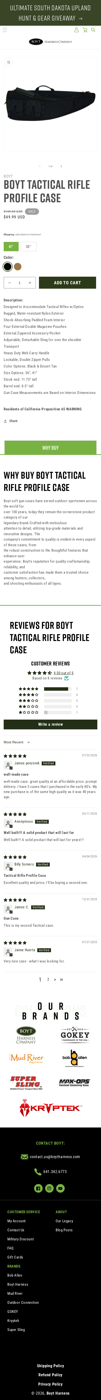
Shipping (9, 234)
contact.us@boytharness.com (55, 1156)
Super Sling (16, 1330)
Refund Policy (50, 1375)
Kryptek (13, 1320)
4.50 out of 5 (64, 673)
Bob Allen (14, 1275)
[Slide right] (61, 166)
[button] (5, 30)
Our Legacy (64, 1221)
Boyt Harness (17, 1284)
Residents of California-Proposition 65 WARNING (43, 409)
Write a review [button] (50, 724)
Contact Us (16, 1230)
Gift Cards (15, 1257)
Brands (14, 1266)
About (61, 1212)
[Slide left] (39, 166)
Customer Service (23, 1212)
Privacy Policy (50, 1384)
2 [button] (48, 979)
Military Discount (20, 1239)
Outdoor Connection (23, 1302)
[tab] (50, 447)
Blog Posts (64, 1230)
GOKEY (12, 1311)
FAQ (10, 1248)
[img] (15, 756)
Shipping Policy (50, 1366)
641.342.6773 (55, 1171)
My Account (16, 1221)
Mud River (15, 1293)
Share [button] (13, 421)
